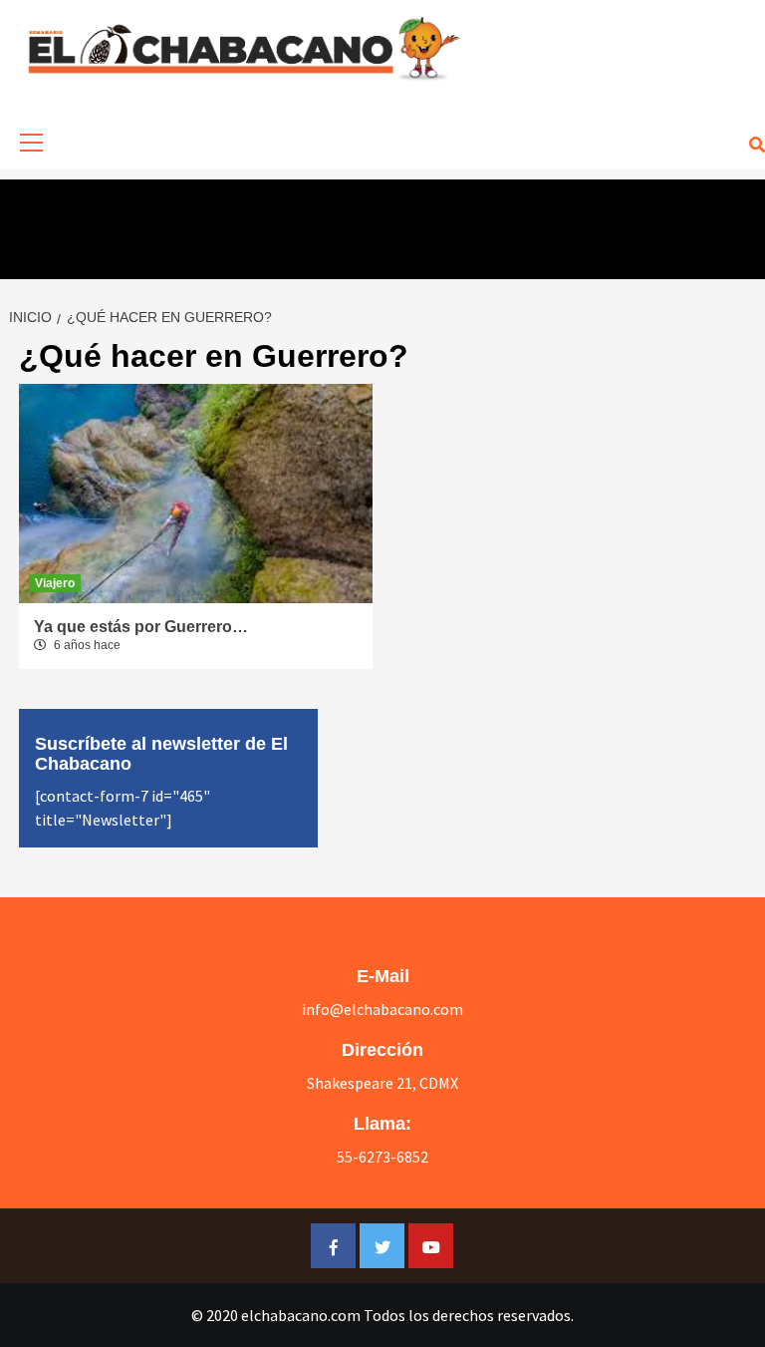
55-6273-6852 (382, 1157)
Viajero (55, 583)
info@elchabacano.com (382, 1009)
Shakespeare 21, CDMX (382, 1083)
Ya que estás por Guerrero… (141, 626)
